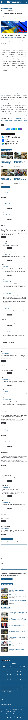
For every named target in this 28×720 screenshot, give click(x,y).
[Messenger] (14, 129)
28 (10, 679)
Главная (3, 5)
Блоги (9, 686)
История (13, 686)
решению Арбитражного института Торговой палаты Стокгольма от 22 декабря (14, 94)
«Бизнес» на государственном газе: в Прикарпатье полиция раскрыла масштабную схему (6, 163)
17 (20, 674)
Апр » (6, 682)
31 (20, 679)
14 (10, 674)
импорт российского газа (10, 37)
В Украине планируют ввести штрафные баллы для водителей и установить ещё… (17, 643)
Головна (2, 697)
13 (7, 674)
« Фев (3, 682)
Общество (3, 8)
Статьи (20, 689)
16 (17, 674)
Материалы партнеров (6, 704)
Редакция (3, 699)
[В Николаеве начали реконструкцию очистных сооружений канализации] (4, 590)
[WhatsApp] (16, 129)
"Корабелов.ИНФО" (5, 711)
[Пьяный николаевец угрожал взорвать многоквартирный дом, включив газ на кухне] (7, 172)
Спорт (15, 689)
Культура (18, 686)
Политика (3, 689)
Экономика (8, 5)
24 (20, 676)
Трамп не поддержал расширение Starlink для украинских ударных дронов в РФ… (18, 625)
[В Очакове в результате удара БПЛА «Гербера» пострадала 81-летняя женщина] (4, 649)
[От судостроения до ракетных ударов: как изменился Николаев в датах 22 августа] (4, 614)
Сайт (2, 568)
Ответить (3, 197)
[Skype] (12, 129)
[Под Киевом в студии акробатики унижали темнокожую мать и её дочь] (4, 637)
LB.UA (25, 115)
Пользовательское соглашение (7, 701)
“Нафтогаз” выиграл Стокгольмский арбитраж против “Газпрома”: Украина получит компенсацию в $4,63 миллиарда (14, 120)
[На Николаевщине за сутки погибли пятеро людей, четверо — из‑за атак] (4, 631)
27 (7, 679)
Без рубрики (4, 686)
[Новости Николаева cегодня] (14, 2)
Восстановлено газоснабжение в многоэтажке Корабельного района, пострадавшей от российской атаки (20, 179)
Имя (2, 558)
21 (10, 676)
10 (20, 671)
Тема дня (3, 691)
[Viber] (21, 129)
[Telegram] (19, 129)
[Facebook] (7, 129)
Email (2, 563)
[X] (9, 129)
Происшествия (10, 689)
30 (17, 679)
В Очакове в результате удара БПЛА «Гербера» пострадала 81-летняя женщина (17, 649)
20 (7, 676)
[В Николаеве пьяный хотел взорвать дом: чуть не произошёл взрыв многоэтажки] (20, 155)
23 (17, 676)
